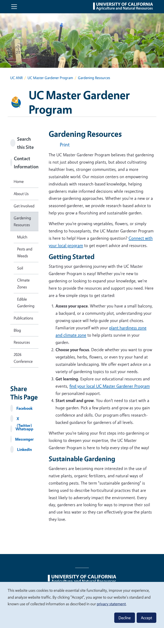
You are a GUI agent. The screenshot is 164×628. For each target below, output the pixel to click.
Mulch (22, 236)
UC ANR (16, 77)
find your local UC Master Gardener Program (109, 386)
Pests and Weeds (24, 252)
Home (19, 181)
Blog (17, 330)
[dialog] (82, 604)
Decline (125, 617)
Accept (146, 617)
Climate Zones (23, 283)
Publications (23, 318)
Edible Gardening (25, 303)
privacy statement (111, 603)
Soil (20, 268)
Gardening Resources (22, 221)
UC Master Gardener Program (50, 77)
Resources (22, 342)
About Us (21, 193)
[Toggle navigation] (14, 6)
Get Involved (24, 205)
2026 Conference (23, 358)
